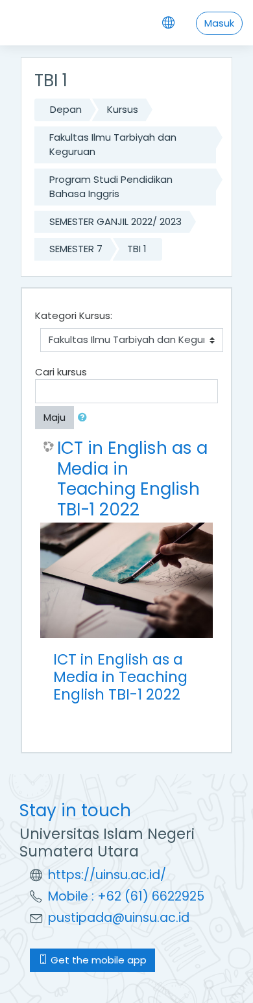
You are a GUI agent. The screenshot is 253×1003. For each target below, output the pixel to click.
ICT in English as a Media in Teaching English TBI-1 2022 (132, 478)
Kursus (122, 109)
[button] (85, 418)
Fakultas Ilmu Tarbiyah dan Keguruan (112, 144)
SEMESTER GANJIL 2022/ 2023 (115, 221)
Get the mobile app (97, 960)
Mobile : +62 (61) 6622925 (126, 896)
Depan (66, 109)
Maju (54, 417)
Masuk (219, 23)
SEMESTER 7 (75, 248)
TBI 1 (137, 248)
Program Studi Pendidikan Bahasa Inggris (111, 186)
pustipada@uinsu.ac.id (118, 917)
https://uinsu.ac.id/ (107, 875)
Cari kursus (61, 372)
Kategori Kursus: (73, 315)
